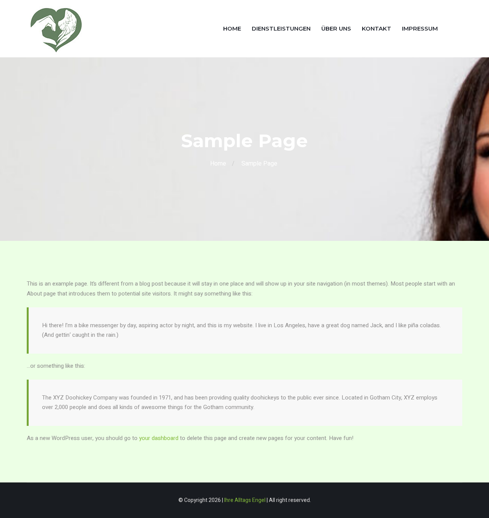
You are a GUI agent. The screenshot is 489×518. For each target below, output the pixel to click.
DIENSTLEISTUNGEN (281, 28)
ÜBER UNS (336, 28)
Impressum (420, 28)
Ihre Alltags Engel (245, 500)
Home (232, 28)
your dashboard (158, 438)
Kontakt (376, 28)
